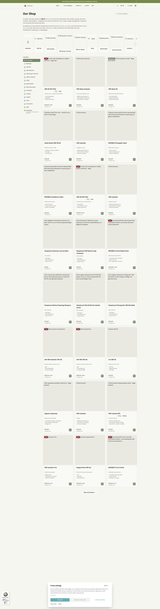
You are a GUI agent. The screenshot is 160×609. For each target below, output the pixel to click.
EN (123, 5)
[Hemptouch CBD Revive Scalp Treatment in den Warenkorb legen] (102, 267)
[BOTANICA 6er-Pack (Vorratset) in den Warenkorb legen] (134, 267)
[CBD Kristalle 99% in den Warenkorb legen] (134, 430)
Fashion (28, 97)
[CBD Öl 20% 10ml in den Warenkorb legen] (102, 213)
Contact (87, 5)
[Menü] (8, 592)
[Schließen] (136, 1)
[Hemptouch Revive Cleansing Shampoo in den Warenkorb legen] (70, 322)
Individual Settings (100, 600)
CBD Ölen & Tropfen (65, 26)
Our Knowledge (68, 5)
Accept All (60, 600)
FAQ (93, 5)
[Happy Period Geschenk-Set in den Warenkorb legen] (102, 484)
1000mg (124, 415)
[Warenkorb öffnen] (135, 5)
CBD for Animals (30, 77)
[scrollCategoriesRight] (135, 43)
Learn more (53, 595)
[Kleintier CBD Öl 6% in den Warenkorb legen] (70, 159)
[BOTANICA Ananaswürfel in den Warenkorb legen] (134, 159)
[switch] (5, 603)
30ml (60, 91)
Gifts (27, 107)
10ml (56, 91)
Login (130, 5)
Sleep (27, 80)
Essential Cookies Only (80, 600)
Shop (57, 5)
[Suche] (117, 5)
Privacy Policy (53, 603)
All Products (29, 60)
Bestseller (29, 63)
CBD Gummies (30, 70)
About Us (78, 5)
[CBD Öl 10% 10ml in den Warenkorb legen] (70, 105)
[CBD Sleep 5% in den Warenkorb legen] (134, 105)
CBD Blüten (49, 28)
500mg (119, 415)
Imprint (59, 603)
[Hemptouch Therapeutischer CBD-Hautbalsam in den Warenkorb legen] (134, 322)
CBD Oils (28, 67)
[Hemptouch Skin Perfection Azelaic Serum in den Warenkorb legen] (102, 322)
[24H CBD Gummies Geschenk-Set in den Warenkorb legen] (70, 376)
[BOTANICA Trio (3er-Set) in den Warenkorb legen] (134, 484)
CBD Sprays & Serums (32, 73)
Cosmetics (29, 90)
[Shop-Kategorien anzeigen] (60, 6)
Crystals (28, 93)
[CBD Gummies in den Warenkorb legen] (102, 159)
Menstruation (30, 83)
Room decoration (31, 87)
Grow (27, 100)
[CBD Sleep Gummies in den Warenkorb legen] (102, 105)
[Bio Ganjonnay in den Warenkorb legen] (70, 430)
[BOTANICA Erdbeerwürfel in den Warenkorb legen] (70, 213)
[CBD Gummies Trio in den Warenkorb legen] (70, 484)
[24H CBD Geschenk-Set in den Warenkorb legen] (102, 376)
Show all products (89, 492)
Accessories (29, 104)
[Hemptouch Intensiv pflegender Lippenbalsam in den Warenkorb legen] (70, 267)
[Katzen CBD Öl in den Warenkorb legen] (134, 376)
